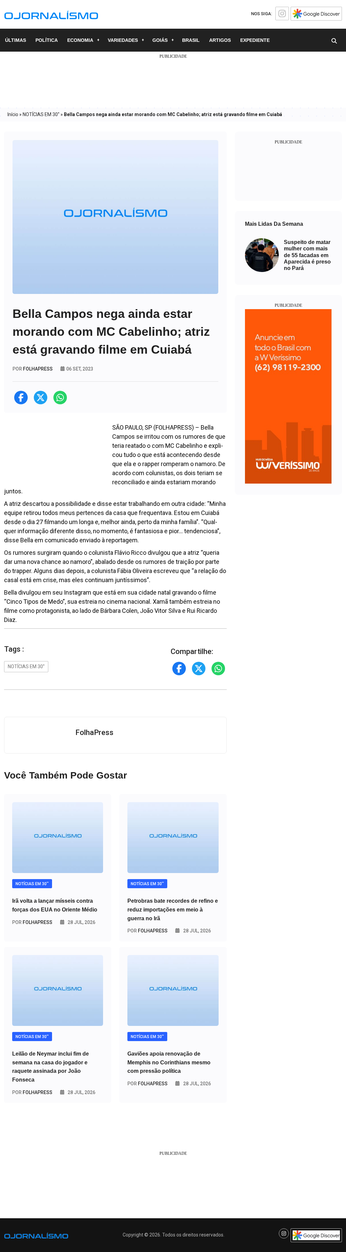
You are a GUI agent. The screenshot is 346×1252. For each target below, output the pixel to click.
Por (32, 922)
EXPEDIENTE (255, 40)
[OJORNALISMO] (51, 14)
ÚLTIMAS (15, 40)
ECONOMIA (80, 40)
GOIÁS (160, 40)
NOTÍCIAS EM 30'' (41, 114)
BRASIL (191, 40)
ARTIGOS (220, 40)
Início (12, 114)
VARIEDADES (123, 40)
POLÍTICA (46, 40)
